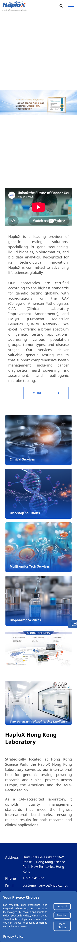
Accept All (62, 906)
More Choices (62, 925)
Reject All (62, 915)
